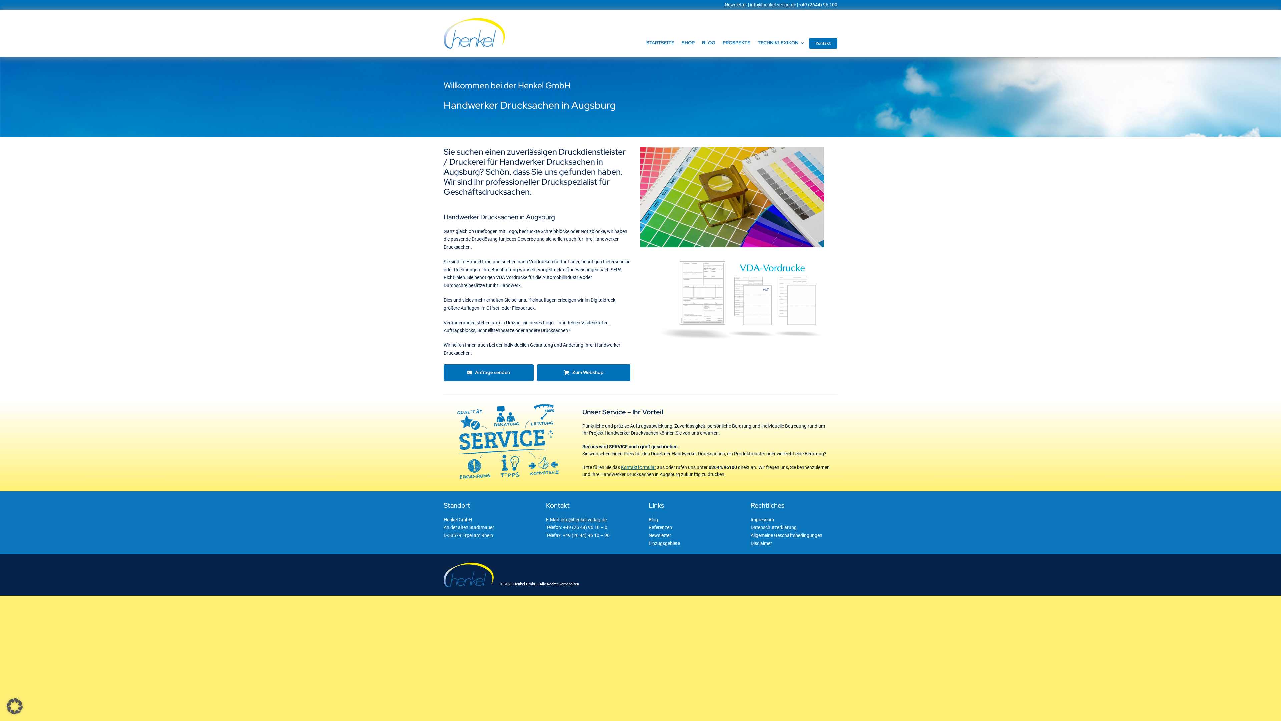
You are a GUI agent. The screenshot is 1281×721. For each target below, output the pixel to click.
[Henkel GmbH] (474, 20)
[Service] (508, 403)
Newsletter (736, 4)
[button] (14, 706)
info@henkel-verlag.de (773, 4)
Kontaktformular (638, 467)
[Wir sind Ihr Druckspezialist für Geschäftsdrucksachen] (732, 149)
